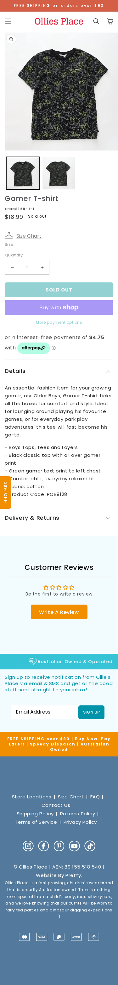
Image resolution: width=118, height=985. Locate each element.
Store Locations (32, 796)
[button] (8, 21)
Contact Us (56, 805)
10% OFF (5, 492)
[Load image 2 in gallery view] (59, 173)
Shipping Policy (35, 813)
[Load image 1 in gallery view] (22, 173)
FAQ (95, 796)
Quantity (14, 255)
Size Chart (29, 236)
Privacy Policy (80, 822)
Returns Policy (77, 813)
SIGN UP (91, 712)
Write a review (59, 612)
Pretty (73, 875)
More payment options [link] (59, 322)
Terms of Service (36, 822)
